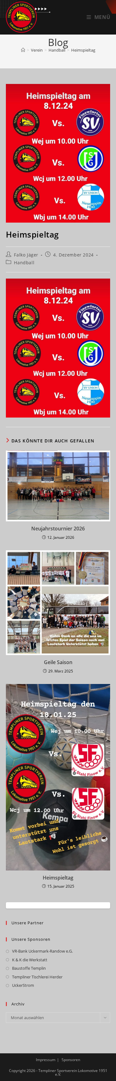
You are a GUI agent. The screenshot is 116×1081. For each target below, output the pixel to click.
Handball (24, 263)
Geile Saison (58, 662)
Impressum (45, 1059)
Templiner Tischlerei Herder (37, 977)
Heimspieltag (83, 50)
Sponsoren (71, 1059)
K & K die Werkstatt (29, 960)
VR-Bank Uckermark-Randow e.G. (42, 951)
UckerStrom (23, 985)
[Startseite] (23, 50)
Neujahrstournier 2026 (58, 528)
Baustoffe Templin (29, 968)
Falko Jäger (26, 255)
